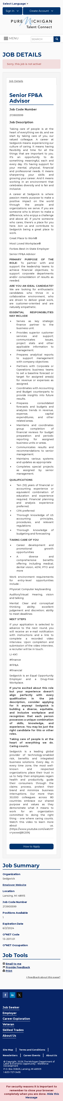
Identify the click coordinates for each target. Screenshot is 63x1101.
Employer (10, 1013)
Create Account (40, 11)
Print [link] (9, 970)
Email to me (13, 963)
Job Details (16, 81)
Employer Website (14, 884)
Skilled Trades (13, 1030)
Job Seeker (11, 1007)
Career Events (31, 1055)
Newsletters (10, 1055)
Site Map (8, 1049)
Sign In (10, 11)
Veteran (8, 1024)
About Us (9, 1035)
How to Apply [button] (31, 846)
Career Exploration (16, 1018)
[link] (31, 22)
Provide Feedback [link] (18, 967)
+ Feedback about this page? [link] (43, 977)
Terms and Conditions (32, 1049)
